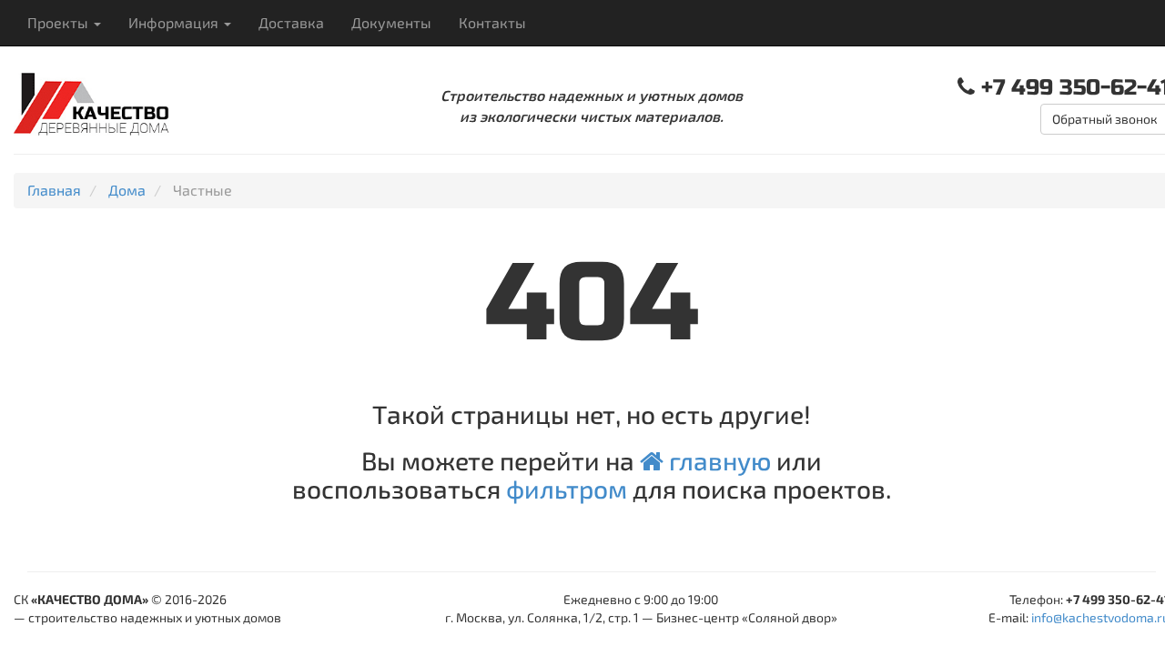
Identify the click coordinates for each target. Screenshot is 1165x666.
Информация (175, 22)
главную (717, 460)
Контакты (492, 22)
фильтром (566, 488)
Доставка (291, 22)
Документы (391, 22)
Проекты (59, 22)
